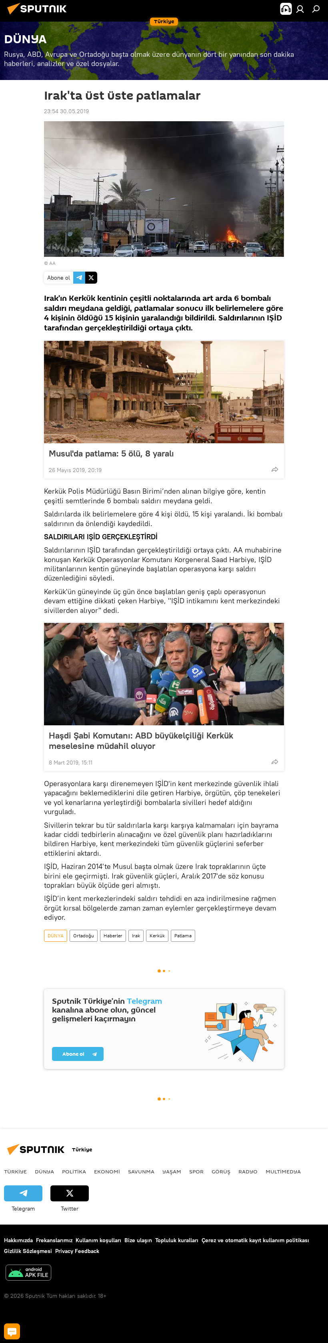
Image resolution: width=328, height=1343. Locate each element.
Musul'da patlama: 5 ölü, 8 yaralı (111, 453)
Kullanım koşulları (98, 1240)
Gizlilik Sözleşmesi (28, 1251)
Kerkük (157, 936)
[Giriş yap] (300, 9)
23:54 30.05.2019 (66, 111)
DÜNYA (56, 936)
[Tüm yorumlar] (12, 1331)
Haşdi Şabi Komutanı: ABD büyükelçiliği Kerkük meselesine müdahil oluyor (141, 740)
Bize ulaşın (138, 1240)
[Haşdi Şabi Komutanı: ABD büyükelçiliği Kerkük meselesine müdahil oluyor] (164, 674)
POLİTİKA (74, 1171)
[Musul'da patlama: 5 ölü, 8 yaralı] (164, 392)
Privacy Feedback (77, 1251)
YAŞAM (171, 1171)
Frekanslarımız (54, 1240)
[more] (275, 469)
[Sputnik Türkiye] (39, 15)
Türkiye (15, 1171)
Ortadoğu (83, 936)
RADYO (248, 1171)
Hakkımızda (18, 1240)
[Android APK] (28, 1274)
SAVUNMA (141, 1171)
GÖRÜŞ (221, 1171)
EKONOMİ (107, 1171)
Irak (136, 936)
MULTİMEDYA (283, 1171)
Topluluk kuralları (176, 1240)
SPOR (196, 1171)
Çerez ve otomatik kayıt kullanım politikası (255, 1240)
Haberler (113, 936)
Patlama (183, 936)
